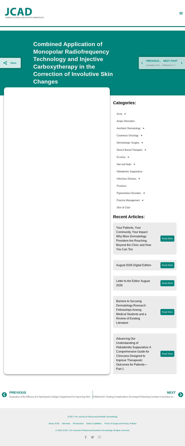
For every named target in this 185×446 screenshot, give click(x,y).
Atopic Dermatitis (126, 121)
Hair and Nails (124, 164)
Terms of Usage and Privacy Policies (120, 423)
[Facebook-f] (85, 437)
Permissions (78, 423)
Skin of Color (123, 207)
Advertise (66, 423)
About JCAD (54, 423)
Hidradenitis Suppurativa (129, 171)
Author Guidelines (94, 423)
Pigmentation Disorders (129, 193)
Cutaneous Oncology (128, 135)
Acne (119, 114)
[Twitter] (92, 437)
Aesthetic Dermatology (129, 128)
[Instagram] (99, 437)
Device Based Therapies (129, 150)
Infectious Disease (126, 178)
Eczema (121, 157)
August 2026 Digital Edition (133, 265)
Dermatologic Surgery (128, 142)
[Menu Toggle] (181, 13)
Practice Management (128, 200)
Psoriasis (121, 186)
